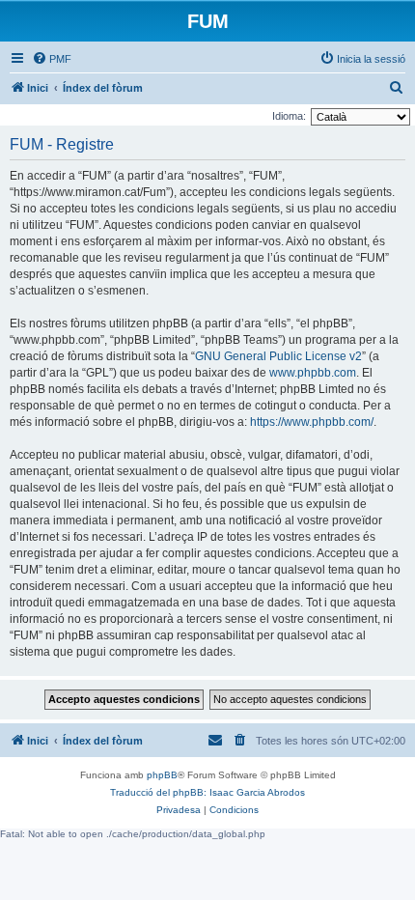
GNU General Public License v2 (278, 356)
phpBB (162, 775)
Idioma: (289, 116)
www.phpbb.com (312, 373)
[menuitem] (51, 58)
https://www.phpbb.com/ (312, 422)
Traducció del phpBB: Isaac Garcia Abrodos (207, 792)
